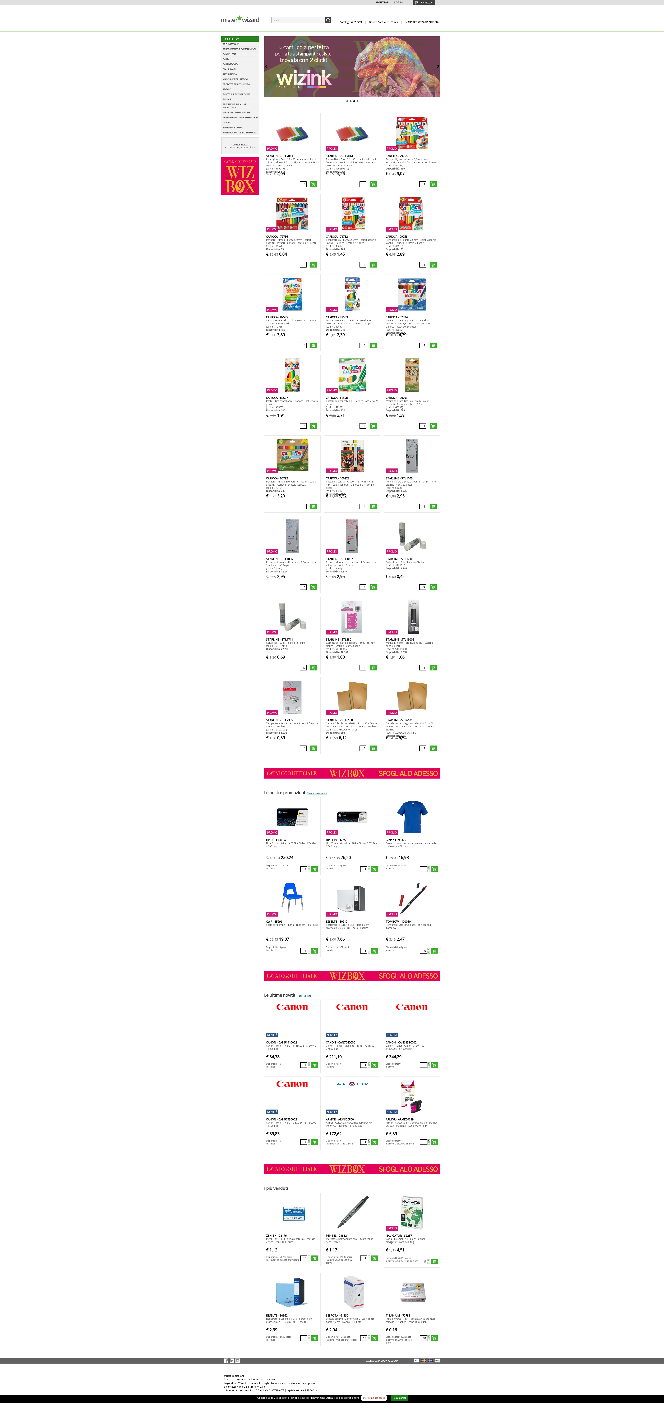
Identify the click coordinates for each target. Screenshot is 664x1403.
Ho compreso (399, 1397)
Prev (266, 66)
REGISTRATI (382, 2)
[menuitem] (424, 2)
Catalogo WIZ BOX (351, 22)
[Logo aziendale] (243, 27)
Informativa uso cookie (374, 1397)
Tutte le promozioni (317, 793)
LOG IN (398, 2)
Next (438, 66)
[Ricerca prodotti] (328, 20)
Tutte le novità (304, 995)
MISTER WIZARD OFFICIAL (424, 22)
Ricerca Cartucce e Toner (383, 22)
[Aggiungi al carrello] (313, 184)
